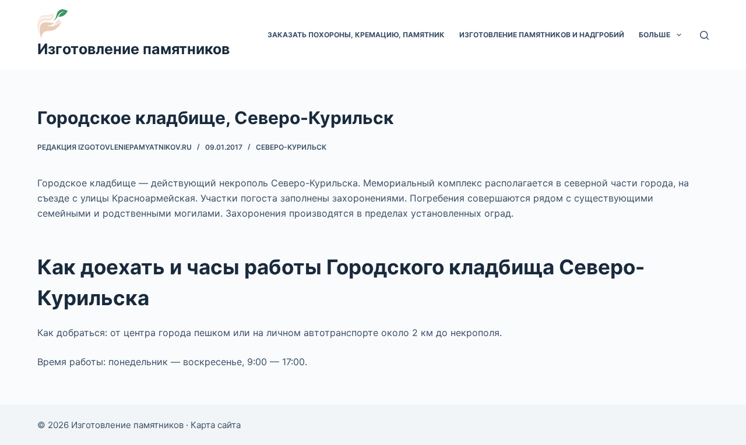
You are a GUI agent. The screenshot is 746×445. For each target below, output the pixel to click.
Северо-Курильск (291, 147)
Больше (654, 34)
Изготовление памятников (133, 49)
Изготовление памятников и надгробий (541, 34)
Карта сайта (216, 424)
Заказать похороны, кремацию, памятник (356, 34)
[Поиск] (704, 35)
